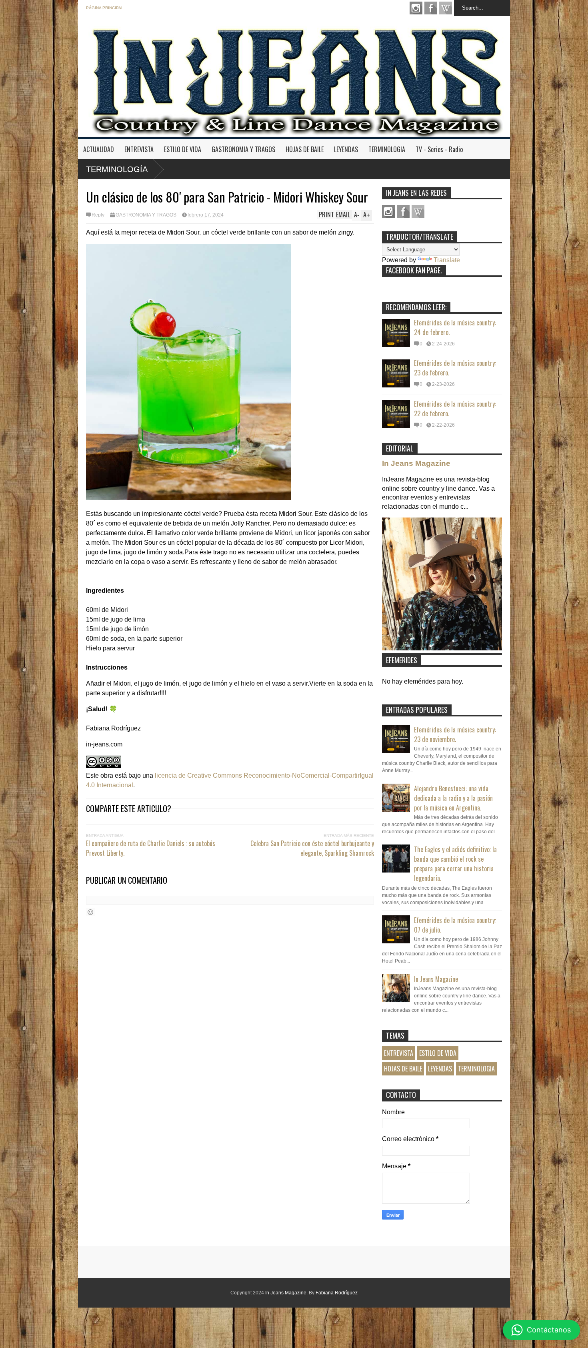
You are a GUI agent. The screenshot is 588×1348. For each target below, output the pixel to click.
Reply (98, 215)
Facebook (430, 8)
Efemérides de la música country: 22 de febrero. (455, 408)
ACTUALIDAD (98, 149)
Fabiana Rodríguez (337, 1293)
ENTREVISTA (139, 149)
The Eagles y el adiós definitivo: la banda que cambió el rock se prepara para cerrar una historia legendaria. (455, 864)
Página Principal (105, 8)
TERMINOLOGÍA (117, 169)
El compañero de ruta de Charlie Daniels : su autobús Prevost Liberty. (150, 848)
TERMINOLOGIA (386, 149)
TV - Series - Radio (439, 149)
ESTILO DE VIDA (182, 149)
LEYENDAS (346, 149)
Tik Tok (445, 8)
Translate (447, 260)
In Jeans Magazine (416, 463)
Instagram (416, 8)
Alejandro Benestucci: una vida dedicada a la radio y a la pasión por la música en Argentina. (453, 798)
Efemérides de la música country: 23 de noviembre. (455, 734)
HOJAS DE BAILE (305, 149)
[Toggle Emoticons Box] (90, 912)
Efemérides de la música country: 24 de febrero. (455, 327)
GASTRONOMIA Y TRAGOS (243, 149)
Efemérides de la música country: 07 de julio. (455, 925)
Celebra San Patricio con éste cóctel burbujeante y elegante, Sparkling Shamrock (312, 848)
